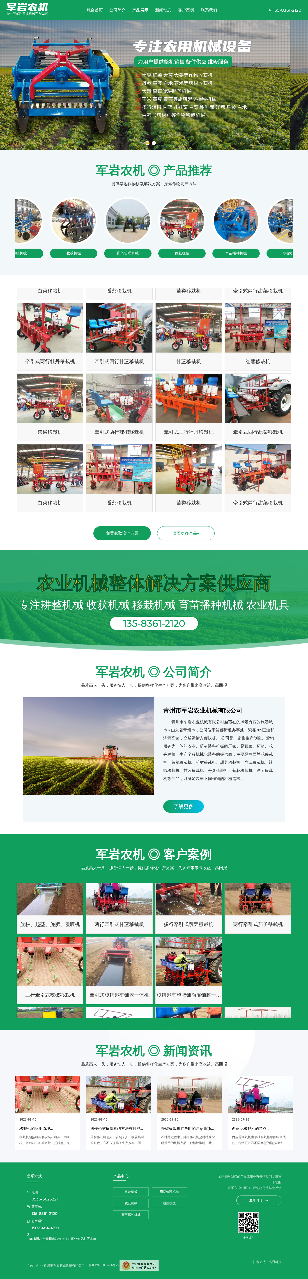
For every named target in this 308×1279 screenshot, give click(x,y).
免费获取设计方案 (122, 533)
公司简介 (117, 10)
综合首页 (95, 10)
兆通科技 (275, 1262)
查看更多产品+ (186, 533)
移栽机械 (151, 253)
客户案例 (186, 10)
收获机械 (42, 253)
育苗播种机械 (205, 253)
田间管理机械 (97, 253)
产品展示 (140, 10)
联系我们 (209, 10)
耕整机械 (259, 253)
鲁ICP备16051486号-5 (104, 1265)
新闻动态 (163, 10)
